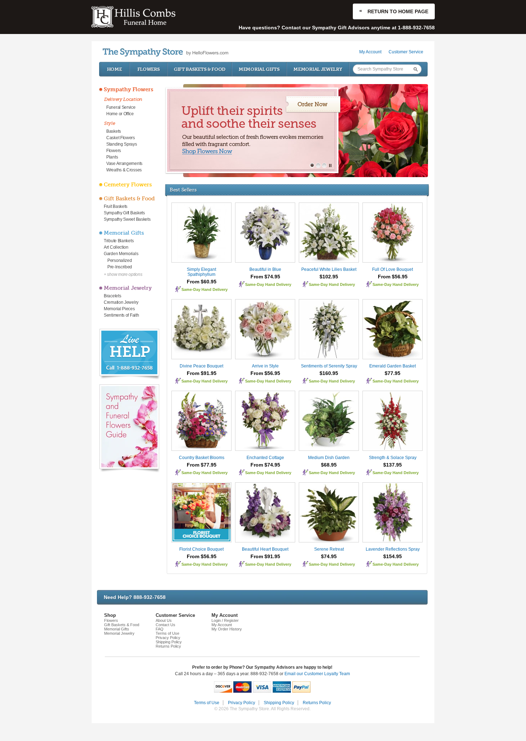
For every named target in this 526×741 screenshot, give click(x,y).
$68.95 (329, 465)
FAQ (160, 629)
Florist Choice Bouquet (201, 549)
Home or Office (120, 113)
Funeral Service (121, 107)
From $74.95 (265, 276)
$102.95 (329, 276)
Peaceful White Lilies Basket (328, 269)
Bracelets (112, 295)
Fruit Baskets (115, 206)
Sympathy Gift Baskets (124, 212)
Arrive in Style (265, 366)
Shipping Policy (169, 642)
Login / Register (225, 620)
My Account (370, 51)
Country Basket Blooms (201, 457)
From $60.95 (201, 281)
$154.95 (392, 556)
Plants (112, 157)
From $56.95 (393, 276)
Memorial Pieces (119, 308)
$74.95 (329, 556)
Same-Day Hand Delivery (204, 289)
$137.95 (392, 465)
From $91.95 (201, 373)
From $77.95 (201, 465)
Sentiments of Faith (121, 315)
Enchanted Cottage (265, 457)
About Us (164, 620)
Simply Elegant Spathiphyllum (201, 272)
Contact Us (165, 625)
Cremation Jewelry (121, 302)
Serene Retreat (329, 549)
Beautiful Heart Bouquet (265, 549)
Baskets (113, 131)
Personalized (119, 260)
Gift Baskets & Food (199, 69)
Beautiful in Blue (265, 269)
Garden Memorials (121, 253)
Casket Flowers (120, 137)
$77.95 (392, 373)
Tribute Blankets (118, 240)
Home (114, 69)
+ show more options (123, 274)
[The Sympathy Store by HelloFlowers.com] (165, 52)
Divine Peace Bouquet (201, 366)
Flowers (148, 69)
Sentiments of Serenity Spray (329, 366)
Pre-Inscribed (119, 266)
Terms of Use (167, 633)
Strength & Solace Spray (393, 457)
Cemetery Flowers (128, 184)
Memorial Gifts (259, 69)
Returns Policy (168, 646)
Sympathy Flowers (128, 89)
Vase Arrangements (124, 163)
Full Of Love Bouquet (392, 269)
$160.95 (329, 373)
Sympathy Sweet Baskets (127, 219)
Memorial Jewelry (317, 69)
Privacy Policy (168, 637)
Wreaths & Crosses (124, 169)
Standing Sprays (121, 144)
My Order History (226, 629)
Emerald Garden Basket (392, 366)
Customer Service (406, 51)
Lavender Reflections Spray (393, 549)
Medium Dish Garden (329, 457)
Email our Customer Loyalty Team (317, 673)
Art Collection (116, 247)
